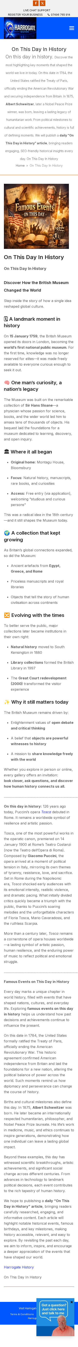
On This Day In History (34, 257)
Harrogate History (19, 1267)
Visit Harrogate (28, 1308)
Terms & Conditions (22, 1314)
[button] (71, 28)
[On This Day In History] (36, 216)
